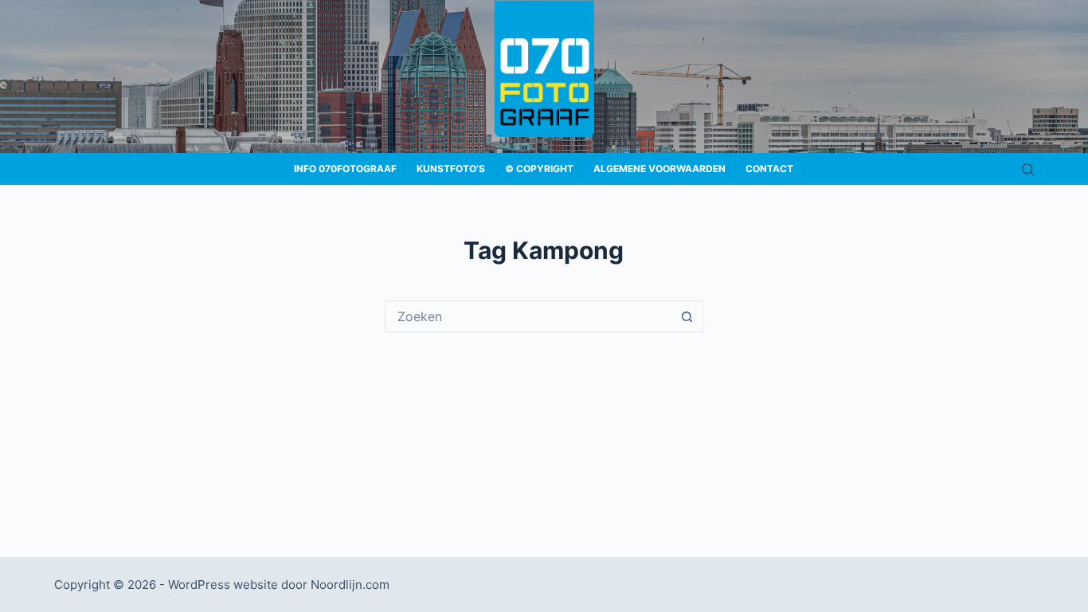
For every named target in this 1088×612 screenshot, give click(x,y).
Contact (769, 169)
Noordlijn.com (350, 584)
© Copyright (539, 169)
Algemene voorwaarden (659, 169)
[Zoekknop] (687, 316)
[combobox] (528, 316)
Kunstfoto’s (451, 169)
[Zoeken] (1028, 169)
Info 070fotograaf (345, 169)
